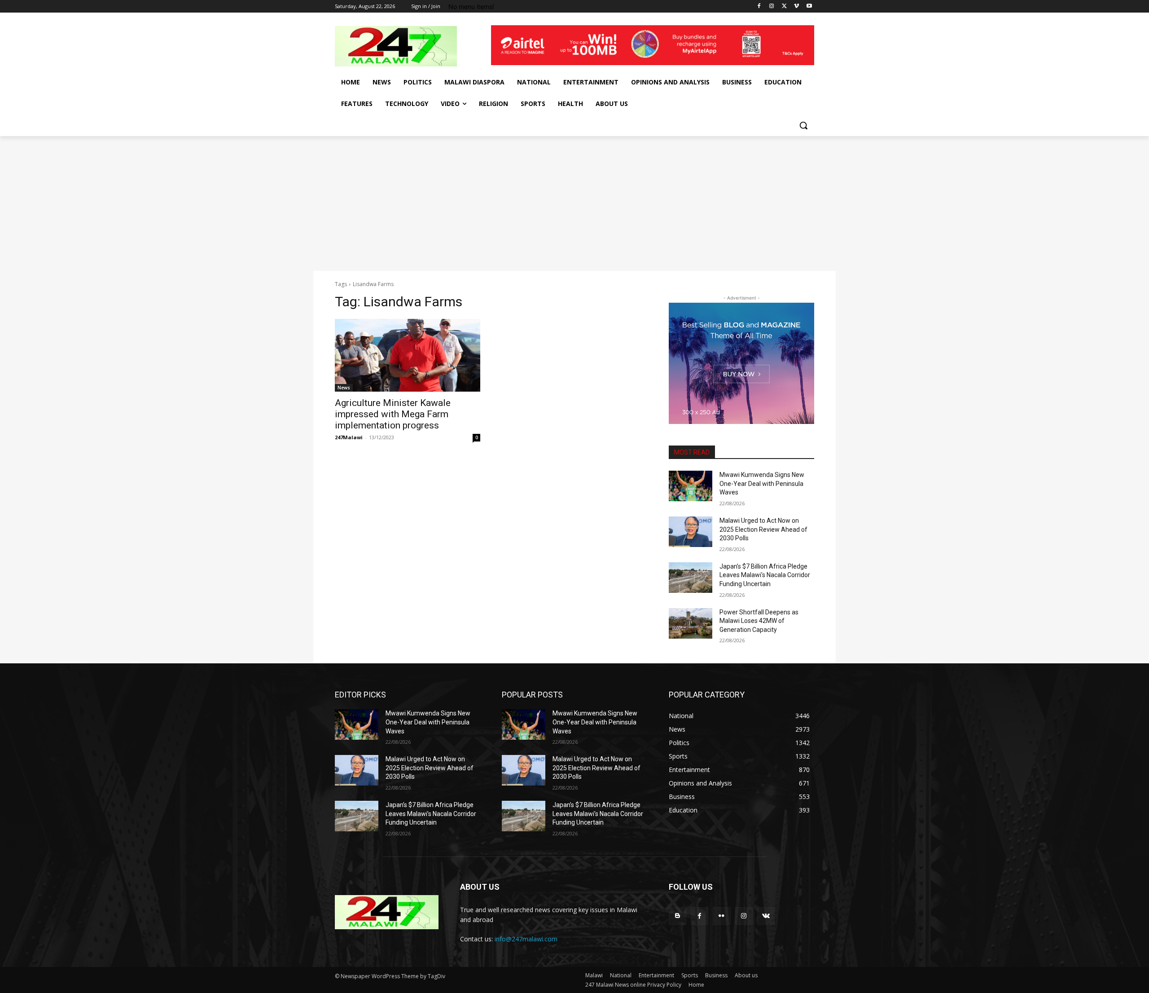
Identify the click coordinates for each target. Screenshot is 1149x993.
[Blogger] (677, 916)
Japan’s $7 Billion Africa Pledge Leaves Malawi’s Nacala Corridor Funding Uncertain (764, 575)
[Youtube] (809, 6)
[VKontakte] (766, 916)
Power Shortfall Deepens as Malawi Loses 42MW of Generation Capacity (758, 621)
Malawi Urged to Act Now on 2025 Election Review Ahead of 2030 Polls (763, 529)
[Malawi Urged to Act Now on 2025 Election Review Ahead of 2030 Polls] (690, 531)
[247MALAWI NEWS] (406, 46)
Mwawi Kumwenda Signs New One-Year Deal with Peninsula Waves (761, 483)
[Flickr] (721, 916)
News (344, 387)
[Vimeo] (796, 6)
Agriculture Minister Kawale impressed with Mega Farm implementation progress (393, 414)
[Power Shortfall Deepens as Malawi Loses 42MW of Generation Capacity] (690, 623)
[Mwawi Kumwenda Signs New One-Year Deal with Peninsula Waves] (690, 486)
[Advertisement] (574, 203)
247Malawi (349, 437)
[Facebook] (759, 6)
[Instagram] (772, 6)
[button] (803, 125)
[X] (784, 6)
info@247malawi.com (526, 939)
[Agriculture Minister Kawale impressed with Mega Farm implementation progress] (407, 355)
